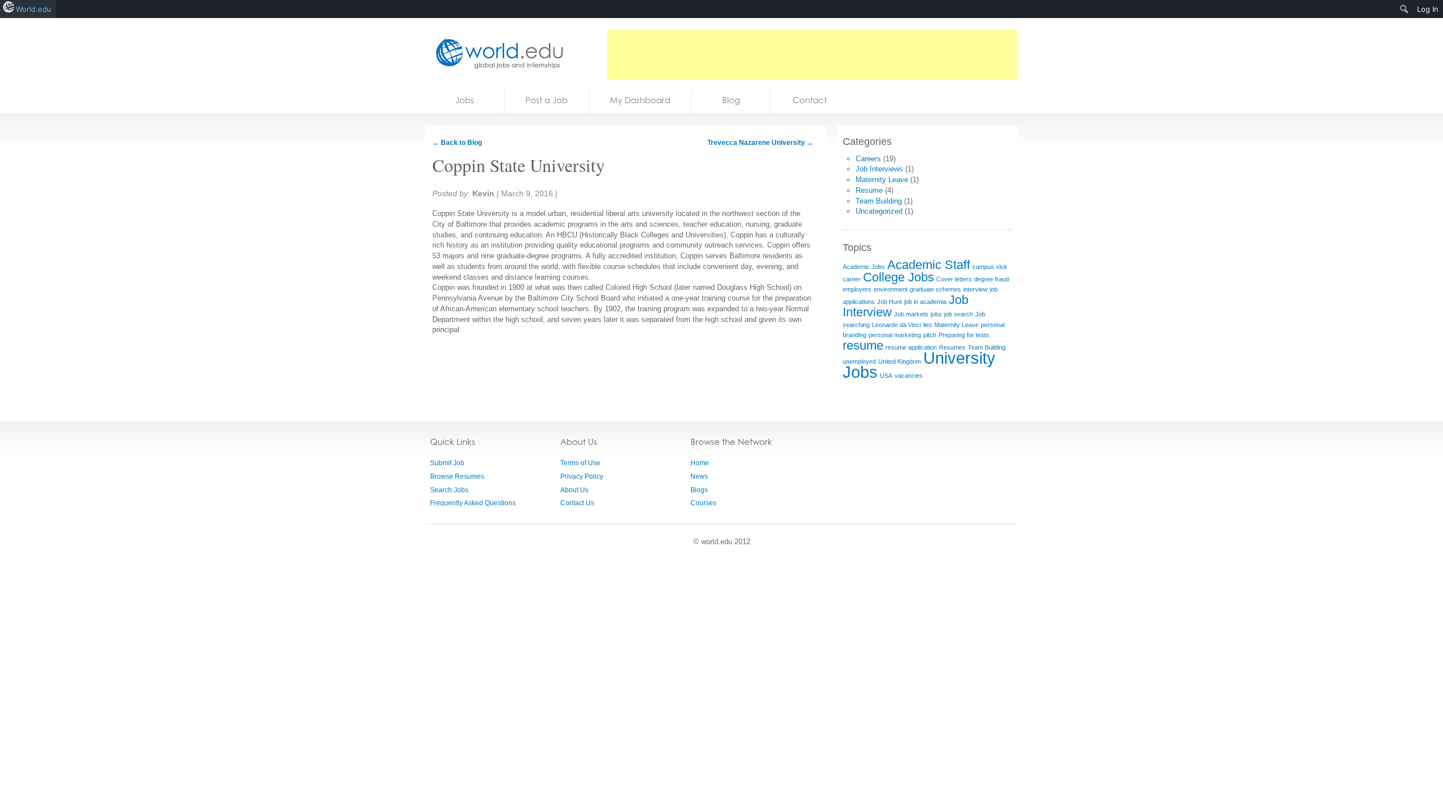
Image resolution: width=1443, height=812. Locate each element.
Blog (731, 100)
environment (891, 289)
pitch (929, 335)
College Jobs (898, 277)
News (699, 476)
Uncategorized (879, 211)
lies (927, 324)
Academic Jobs (864, 266)
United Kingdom (899, 361)
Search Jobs (449, 490)
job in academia (925, 301)
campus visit (989, 266)
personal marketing (895, 335)
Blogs (699, 490)
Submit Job (447, 463)
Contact (810, 100)
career (852, 279)
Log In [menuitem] (1427, 9)
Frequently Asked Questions (473, 503)
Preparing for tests (964, 335)
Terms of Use (580, 463)
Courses (703, 503)
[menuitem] (1404, 9)
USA (886, 375)
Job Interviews (879, 169)
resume (863, 345)
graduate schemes (935, 289)
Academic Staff (928, 265)
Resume (869, 190)
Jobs (464, 100)
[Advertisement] (812, 54)
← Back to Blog (457, 143)
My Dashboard (640, 100)
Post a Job (546, 100)
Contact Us (577, 503)
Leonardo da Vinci (896, 324)
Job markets (911, 314)
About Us (574, 490)
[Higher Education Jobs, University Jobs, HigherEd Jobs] (496, 53)
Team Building (879, 201)
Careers (868, 159)
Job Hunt (889, 301)
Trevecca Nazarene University (760, 143)
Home (699, 463)
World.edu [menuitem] (33, 9)
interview (975, 289)
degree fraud (991, 279)
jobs (936, 314)
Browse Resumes (457, 476)
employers (857, 289)
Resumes (952, 347)
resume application (911, 347)
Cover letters (954, 279)
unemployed (859, 361)
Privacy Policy (581, 476)
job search (958, 314)
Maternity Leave (882, 179)
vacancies (909, 375)
